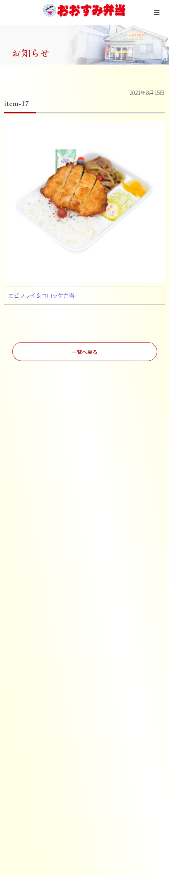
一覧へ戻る (84, 352)
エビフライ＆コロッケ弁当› (42, 295)
